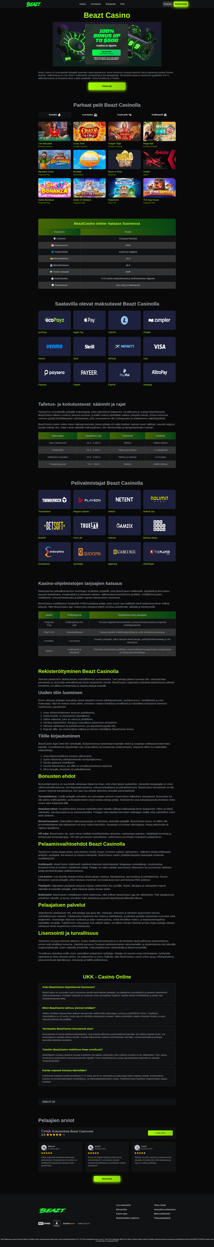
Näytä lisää (107, 1179)
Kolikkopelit (157, 115)
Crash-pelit (122, 115)
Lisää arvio (160, 1133)
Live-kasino (87, 115)
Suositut (53, 115)
